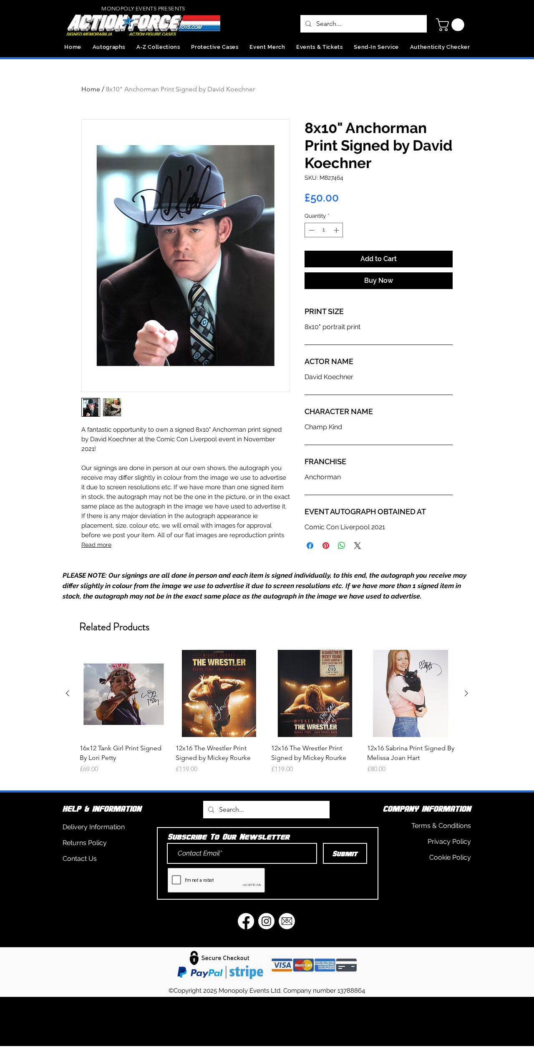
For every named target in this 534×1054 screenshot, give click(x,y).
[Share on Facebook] (310, 546)
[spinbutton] (324, 230)
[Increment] (337, 230)
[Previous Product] (68, 693)
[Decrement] (311, 230)
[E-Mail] (287, 921)
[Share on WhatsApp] (342, 546)
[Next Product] (466, 693)
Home (90, 89)
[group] (267, 716)
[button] (451, 24)
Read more (96, 544)
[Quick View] (123, 693)
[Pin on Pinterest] (326, 546)
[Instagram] (266, 921)
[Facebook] (246, 921)
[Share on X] (358, 546)
